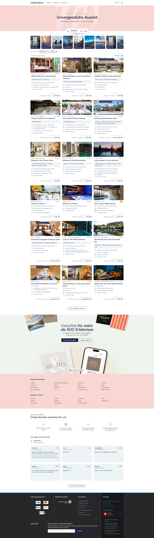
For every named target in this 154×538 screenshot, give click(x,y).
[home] (36, 3)
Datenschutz (81, 507)
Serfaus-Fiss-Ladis (83, 389)
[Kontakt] (116, 2)
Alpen (103, 385)
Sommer (56, 398)
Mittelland (57, 387)
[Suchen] (122, 2)
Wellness (33, 401)
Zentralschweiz (105, 387)
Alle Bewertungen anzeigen (77, 486)
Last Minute (64, 2)
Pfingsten (56, 401)
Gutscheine (56, 2)
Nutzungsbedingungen (84, 510)
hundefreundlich (82, 403)
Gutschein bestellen (69, 340)
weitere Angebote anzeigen (77, 308)
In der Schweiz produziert (78, 370)
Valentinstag (104, 401)
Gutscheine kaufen (83, 501)
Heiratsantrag (58, 403)
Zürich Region (81, 387)
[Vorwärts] (123, 42)
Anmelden (79, 531)
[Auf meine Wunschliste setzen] (58, 59)
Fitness (80, 401)
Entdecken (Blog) (83, 503)
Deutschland (34, 387)
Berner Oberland (35, 389)
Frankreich (80, 383)
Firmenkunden (82, 505)
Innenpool (80, 398)
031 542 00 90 (109, 506)
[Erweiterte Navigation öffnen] (70, 2)
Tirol (55, 389)
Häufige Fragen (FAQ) (84, 514)
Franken (103, 383)
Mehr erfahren (86, 340)
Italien (56, 385)
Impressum (81, 512)
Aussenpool (34, 403)
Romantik (33, 398)
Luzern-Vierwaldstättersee (61, 383)
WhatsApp (108, 504)
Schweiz (33, 383)
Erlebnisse (49, 2)
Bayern (80, 385)
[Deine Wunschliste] (118, 2)
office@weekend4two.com (112, 501)
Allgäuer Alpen (105, 389)
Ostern (103, 398)
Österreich (33, 385)
